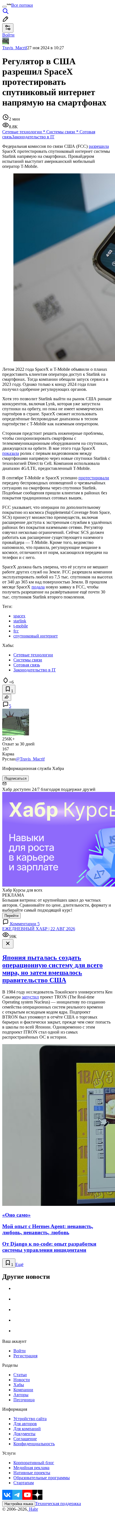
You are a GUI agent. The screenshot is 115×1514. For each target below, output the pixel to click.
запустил (30, 997)
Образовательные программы (41, 1477)
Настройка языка (18, 1504)
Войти (19, 1350)
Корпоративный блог (33, 1462)
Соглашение (25, 1438)
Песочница (24, 1399)
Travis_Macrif (14, 47)
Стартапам (23, 1482)
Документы (24, 1433)
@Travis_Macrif (30, 759)
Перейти (11, 916)
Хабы (18, 1384)
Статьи (20, 1374)
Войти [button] (8, 35)
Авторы (20, 1394)
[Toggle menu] (4, 7)
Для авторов (25, 1423)
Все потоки (22, 5)
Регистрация (25, 1355)
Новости (21, 1379)
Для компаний (27, 1428)
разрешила (99, 146)
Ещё (19, 1264)
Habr (33, 1509)
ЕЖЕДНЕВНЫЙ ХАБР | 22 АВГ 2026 (38, 928)
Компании (23, 1389)
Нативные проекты (31, 1472)
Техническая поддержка (58, 1503)
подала (38, 587)
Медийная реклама (31, 1467)
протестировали (93, 477)
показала (10, 453)
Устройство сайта (30, 1418)
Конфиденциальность (34, 1443)
